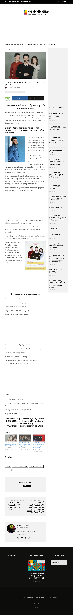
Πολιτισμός (28, 44)
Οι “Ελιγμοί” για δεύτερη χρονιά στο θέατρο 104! (11, 444)
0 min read (21, 91)
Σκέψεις (42, 44)
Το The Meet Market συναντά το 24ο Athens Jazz (57, 198)
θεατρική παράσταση (36, 466)
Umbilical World (55, 208)
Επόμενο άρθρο (35, 500)
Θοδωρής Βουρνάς (28, 470)
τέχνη (39, 470)
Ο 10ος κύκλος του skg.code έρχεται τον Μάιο (57, 245)
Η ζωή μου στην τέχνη (20, 466)
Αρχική (7, 49)
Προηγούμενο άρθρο (17, 500)
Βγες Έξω (36, 44)
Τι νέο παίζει (51, 44)
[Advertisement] (36, 29)
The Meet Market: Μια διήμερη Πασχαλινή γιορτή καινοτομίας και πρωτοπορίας (56, 258)
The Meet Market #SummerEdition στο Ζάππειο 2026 (57, 127)
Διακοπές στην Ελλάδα (12, 5)
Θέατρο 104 (16, 470)
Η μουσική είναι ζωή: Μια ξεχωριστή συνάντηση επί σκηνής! (14, 506)
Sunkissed (10, 87)
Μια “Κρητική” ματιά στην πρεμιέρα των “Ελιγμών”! (24, 444)
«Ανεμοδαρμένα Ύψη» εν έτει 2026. (57, 151)
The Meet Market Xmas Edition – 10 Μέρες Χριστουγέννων (56, 162)
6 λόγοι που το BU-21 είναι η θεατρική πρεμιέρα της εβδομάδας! (39, 444)
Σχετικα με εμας (25, 1)
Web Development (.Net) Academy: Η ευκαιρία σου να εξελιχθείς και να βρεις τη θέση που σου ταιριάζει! (35, 508)
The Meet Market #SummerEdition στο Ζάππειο (57, 186)
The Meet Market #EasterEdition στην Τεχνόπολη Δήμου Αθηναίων (57, 140)
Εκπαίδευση (9, 44)
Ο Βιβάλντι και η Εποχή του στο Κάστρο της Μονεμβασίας (56, 116)
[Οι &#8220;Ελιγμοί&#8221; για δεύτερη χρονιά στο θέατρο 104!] (11, 438)
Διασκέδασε (8, 91)
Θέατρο (15, 91)
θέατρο (8, 470)
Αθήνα (8, 466)
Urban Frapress (18, 44)
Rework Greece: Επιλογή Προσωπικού (55, 271)
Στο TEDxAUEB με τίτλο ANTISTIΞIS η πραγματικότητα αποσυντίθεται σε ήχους (57, 284)
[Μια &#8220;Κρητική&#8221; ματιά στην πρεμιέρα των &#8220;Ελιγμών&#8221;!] (25, 438)
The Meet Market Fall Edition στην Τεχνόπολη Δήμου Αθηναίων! (56, 175)
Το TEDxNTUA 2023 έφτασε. (56, 235)
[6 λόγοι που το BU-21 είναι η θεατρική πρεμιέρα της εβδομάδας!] (39, 438)
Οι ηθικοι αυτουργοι (12, 1)
